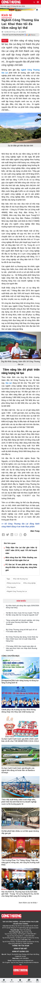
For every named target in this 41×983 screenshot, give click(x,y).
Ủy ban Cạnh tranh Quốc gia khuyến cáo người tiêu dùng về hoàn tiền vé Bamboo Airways (18, 770)
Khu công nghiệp (30, 583)
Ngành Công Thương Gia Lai (17, 591)
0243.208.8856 (24, 958)
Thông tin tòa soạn (20, 946)
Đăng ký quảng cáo (20, 951)
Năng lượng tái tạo (14, 583)
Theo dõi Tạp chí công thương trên (13, 34)
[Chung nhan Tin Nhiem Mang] (20, 970)
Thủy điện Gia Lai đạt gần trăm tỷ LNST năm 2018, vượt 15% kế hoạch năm (21, 550)
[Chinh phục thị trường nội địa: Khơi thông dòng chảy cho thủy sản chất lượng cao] (20, 698)
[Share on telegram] (25, 534)
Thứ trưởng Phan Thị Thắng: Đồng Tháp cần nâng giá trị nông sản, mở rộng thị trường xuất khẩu (20, 862)
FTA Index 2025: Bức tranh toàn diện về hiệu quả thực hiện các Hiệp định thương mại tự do (21, 648)
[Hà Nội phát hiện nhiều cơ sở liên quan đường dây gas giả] (20, 819)
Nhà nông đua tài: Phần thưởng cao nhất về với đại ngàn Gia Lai (21, 558)
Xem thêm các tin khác (28, 903)
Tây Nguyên (12, 587)
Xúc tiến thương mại (21, 579)
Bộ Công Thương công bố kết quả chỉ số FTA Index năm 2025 (21, 631)
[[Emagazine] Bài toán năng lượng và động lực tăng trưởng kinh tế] (20, 669)
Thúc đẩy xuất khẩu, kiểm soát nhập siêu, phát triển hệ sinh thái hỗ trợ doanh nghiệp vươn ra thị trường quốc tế (19, 802)
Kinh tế (6, 15)
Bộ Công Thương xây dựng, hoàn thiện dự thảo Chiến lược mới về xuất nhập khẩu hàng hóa (22, 639)
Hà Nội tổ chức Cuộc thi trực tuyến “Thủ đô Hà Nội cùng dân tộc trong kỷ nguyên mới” (22, 614)
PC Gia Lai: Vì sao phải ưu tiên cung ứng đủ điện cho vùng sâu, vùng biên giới (21, 567)
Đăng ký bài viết (20, 949)
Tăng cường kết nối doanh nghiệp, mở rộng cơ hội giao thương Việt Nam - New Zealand (22, 622)
